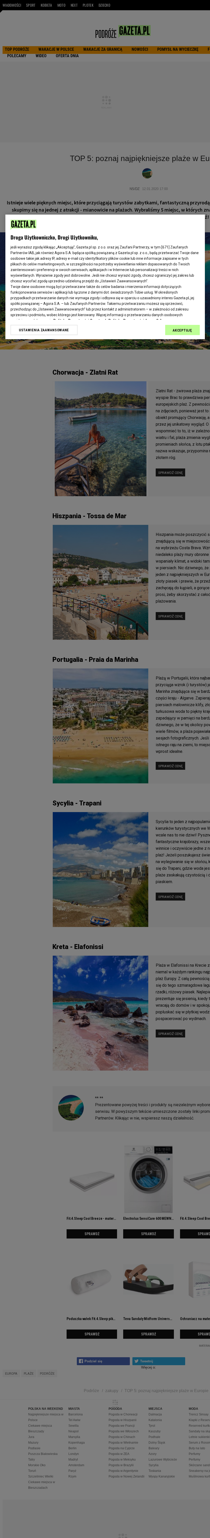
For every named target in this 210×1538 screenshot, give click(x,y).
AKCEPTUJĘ (182, 330)
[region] (105, 277)
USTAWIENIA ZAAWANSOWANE (44, 330)
